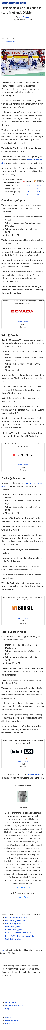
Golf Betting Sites (13, 939)
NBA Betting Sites (13, 927)
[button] (23, 314)
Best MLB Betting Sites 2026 (18, 933)
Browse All (10, 1024)
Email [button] (19, 897)
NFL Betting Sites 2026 (15, 921)
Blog (7, 1009)
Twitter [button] (26, 897)
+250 (28, 192)
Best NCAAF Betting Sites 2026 (19, 936)
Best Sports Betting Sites (16, 917)
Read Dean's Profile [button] (23, 887)
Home (3, 950)
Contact (8, 1017)
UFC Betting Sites (13, 924)
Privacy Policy (11, 1021)
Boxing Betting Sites (14, 930)
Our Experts (10, 1003)
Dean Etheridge (24, 17)
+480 (28, 195)
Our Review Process (14, 1006)
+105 (28, 185)
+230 (28, 189)
